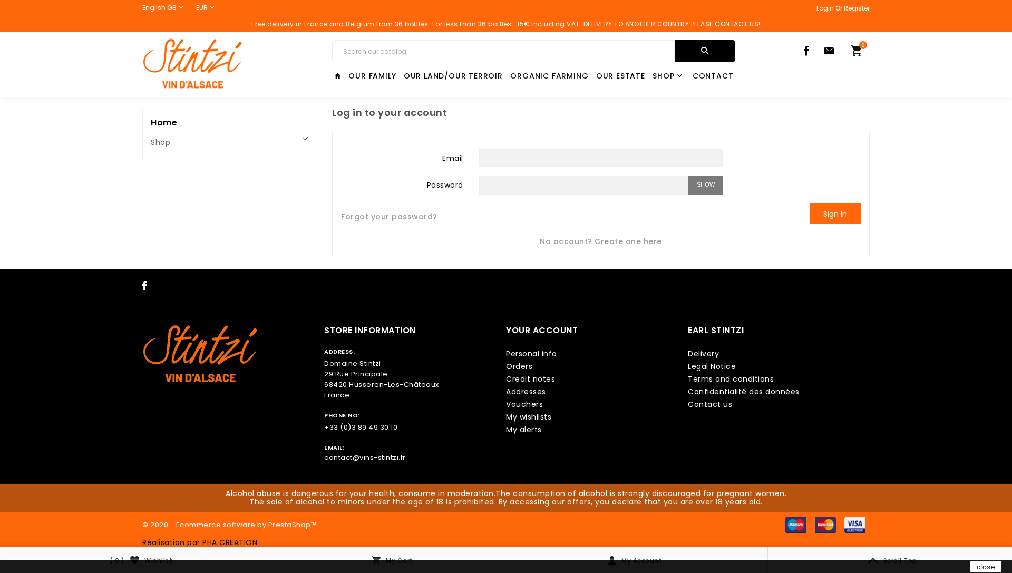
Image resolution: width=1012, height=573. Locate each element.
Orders (519, 366)
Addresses (526, 391)
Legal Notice (712, 366)
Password (445, 184)
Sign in (835, 214)
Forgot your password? (389, 216)
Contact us (710, 404)
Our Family (372, 76)
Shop (663, 76)
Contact (713, 76)
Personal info (531, 353)
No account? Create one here (601, 241)
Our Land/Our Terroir (453, 76)
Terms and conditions (731, 379)
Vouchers (524, 404)
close (986, 566)
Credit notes (530, 379)
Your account (542, 330)
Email (452, 157)
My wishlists (528, 417)
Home (164, 122)
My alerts (524, 429)
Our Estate (620, 76)
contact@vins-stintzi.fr (365, 457)
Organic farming (549, 76)
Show (706, 184)
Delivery (703, 353)
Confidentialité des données (744, 391)
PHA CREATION (229, 542)
